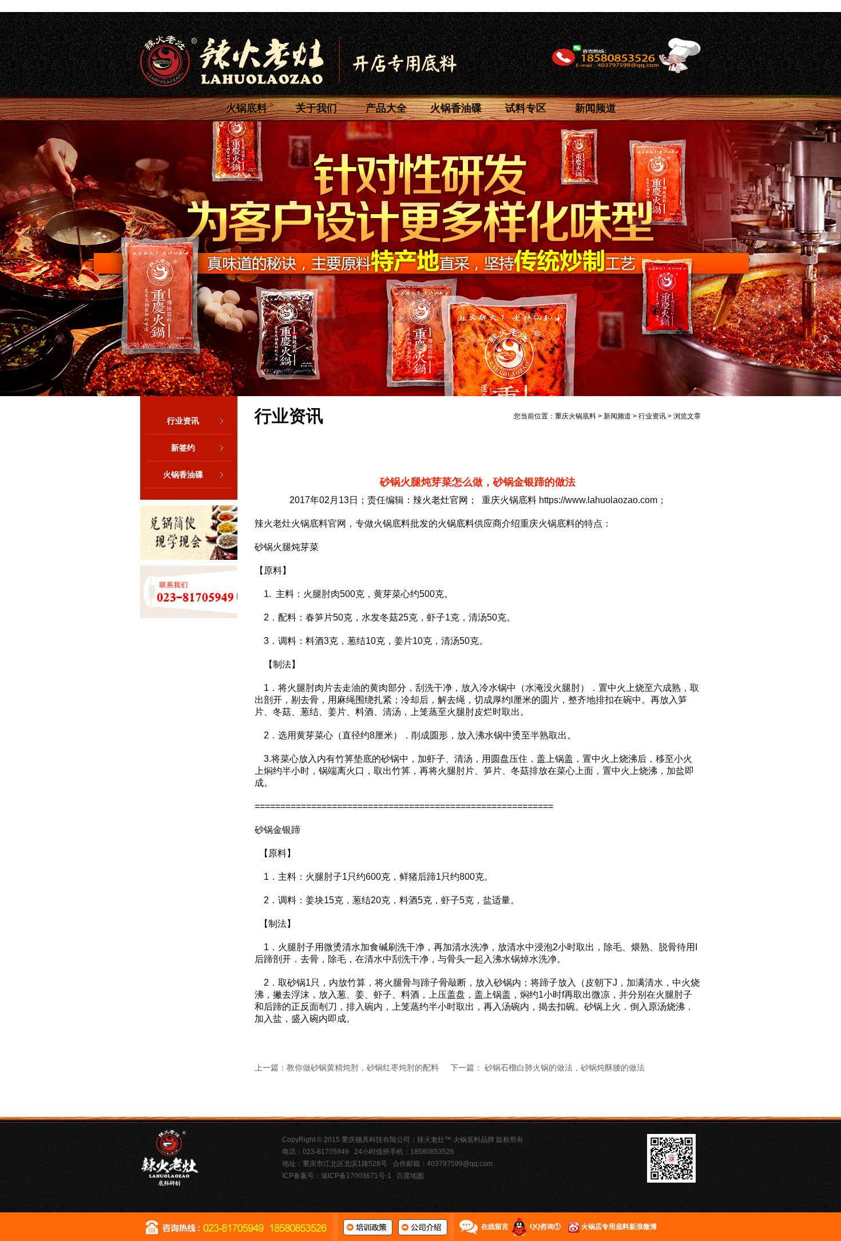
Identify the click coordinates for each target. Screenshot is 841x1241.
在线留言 (495, 1227)
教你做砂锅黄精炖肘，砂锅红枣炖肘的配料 (363, 1067)
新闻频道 (595, 108)
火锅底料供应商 (470, 523)
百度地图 (410, 1176)
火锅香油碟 (456, 108)
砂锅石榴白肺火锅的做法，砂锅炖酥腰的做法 (565, 1067)
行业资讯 (183, 420)
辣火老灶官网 (440, 500)
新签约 (183, 447)
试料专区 (525, 108)
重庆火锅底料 (575, 416)
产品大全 (386, 108)
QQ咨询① (545, 1227)
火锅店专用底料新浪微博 (619, 1227)
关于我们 (316, 108)
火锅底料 (246, 108)
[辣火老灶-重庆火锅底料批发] (298, 61)
